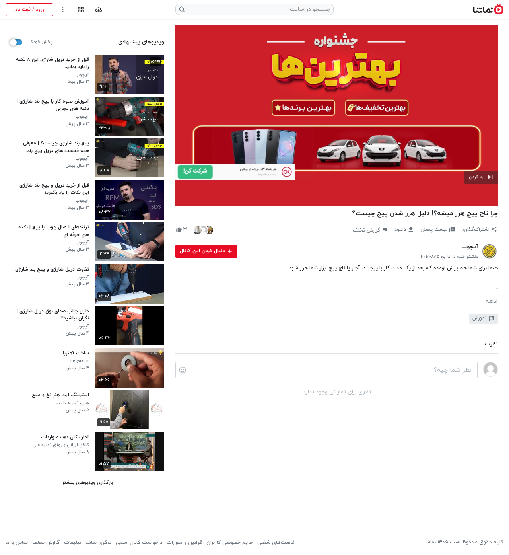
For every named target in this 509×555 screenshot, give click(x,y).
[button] (481, 177)
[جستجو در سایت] (182, 9)
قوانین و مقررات (184, 542)
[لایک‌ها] (203, 230)
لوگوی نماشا (98, 542)
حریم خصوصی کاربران (229, 542)
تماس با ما (17, 542)
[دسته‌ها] (80, 10)
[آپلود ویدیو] (98, 9)
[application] (336, 115)
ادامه (491, 301)
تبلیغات (72, 542)
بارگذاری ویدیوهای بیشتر (87, 482)
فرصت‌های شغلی (275, 542)
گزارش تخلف (46, 542)
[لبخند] (182, 370)
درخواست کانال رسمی (139, 542)
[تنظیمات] (63, 10)
